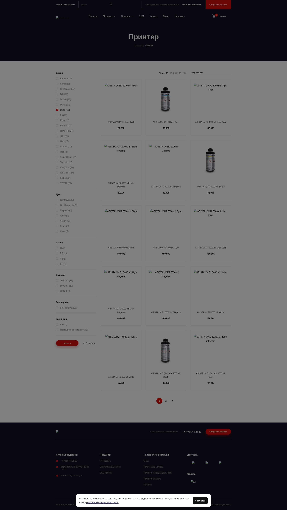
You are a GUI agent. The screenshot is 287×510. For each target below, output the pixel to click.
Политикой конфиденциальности (102, 502)
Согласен (200, 500)
